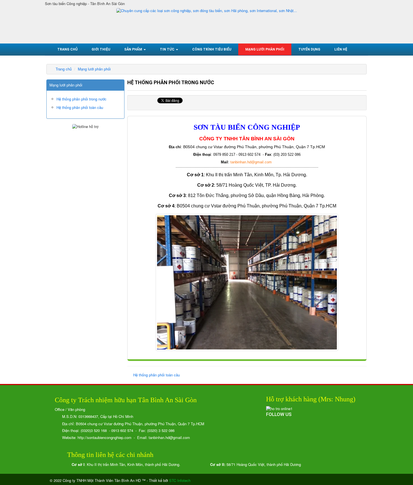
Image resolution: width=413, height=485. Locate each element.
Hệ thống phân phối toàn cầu (156, 375)
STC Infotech (179, 480)
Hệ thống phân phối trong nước (81, 99)
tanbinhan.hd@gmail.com (251, 162)
